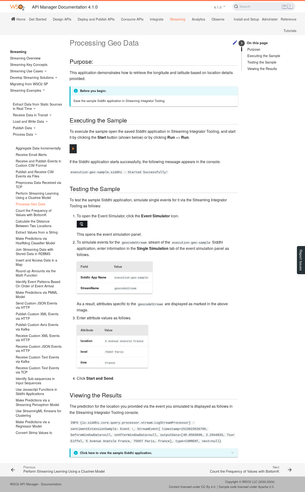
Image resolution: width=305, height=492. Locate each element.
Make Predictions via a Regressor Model (33, 424)
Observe (218, 19)
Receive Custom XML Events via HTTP (38, 337)
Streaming (177, 19)
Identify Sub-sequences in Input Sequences (35, 380)
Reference (288, 19)
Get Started (37, 19)
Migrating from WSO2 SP (29, 84)
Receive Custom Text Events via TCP (37, 370)
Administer (270, 19)
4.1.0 (218, 7)
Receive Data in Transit (31, 115)
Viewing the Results (262, 68)
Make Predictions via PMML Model (37, 294)
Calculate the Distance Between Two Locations (33, 223)
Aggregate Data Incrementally (38, 148)
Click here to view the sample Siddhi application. (116, 453)
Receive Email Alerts (31, 154)
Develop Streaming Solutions (32, 77)
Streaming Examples (26, 90)
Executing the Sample (263, 55)
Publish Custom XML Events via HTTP (37, 316)
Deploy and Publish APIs (96, 19)
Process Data (23, 134)
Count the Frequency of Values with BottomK (33, 212)
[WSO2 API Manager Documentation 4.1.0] (17, 7)
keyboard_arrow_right (241, 43)
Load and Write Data (29, 121)
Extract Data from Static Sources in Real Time (37, 106)
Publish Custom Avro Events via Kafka (37, 326)
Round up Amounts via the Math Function (36, 273)
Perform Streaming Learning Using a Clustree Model (37, 195)
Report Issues (301, 260)
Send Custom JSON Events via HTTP (36, 305)
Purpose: (254, 49)
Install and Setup (246, 19)
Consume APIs (132, 19)
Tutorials (290, 30)
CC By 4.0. (208, 486)
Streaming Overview (25, 58)
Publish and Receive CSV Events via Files (35, 174)
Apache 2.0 (266, 486)
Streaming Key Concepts (28, 64)
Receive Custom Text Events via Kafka (37, 359)
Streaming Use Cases (27, 71)
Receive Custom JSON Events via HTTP (38, 348)
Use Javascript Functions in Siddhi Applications (36, 391)
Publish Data (23, 128)
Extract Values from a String (37, 232)
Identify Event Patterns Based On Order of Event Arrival (38, 283)
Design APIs (62, 19)
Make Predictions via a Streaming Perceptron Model (37, 402)
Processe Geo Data (30, 204)
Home (20, 18)
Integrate (156, 19)
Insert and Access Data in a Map (36, 262)
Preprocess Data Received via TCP (38, 184)
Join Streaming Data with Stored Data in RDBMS (34, 251)
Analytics (198, 19)
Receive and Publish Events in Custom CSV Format (38, 163)
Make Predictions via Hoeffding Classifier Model (35, 240)
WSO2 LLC (249, 481)
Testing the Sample (261, 62)
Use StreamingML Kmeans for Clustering (38, 413)
